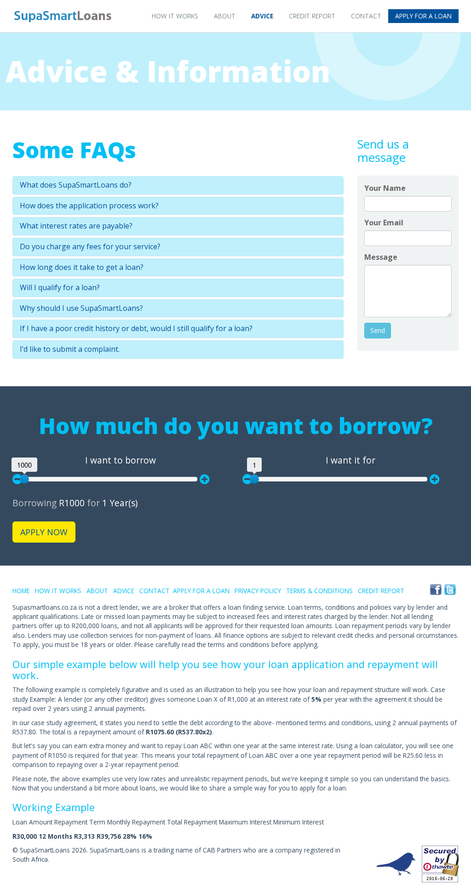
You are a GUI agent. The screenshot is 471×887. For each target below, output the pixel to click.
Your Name (385, 188)
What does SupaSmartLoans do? (76, 185)
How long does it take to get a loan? (82, 267)
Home (21, 590)
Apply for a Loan (423, 15)
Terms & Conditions (319, 590)
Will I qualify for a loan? (60, 288)
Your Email (383, 222)
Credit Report (312, 15)
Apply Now (44, 532)
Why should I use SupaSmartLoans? (81, 308)
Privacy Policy (258, 590)
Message (380, 257)
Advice (262, 15)
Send (377, 330)
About (225, 15)
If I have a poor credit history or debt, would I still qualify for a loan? (136, 329)
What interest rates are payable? (76, 226)
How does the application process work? (89, 206)
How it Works (175, 15)
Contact (366, 15)
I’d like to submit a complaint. (70, 349)
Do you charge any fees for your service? (90, 247)
